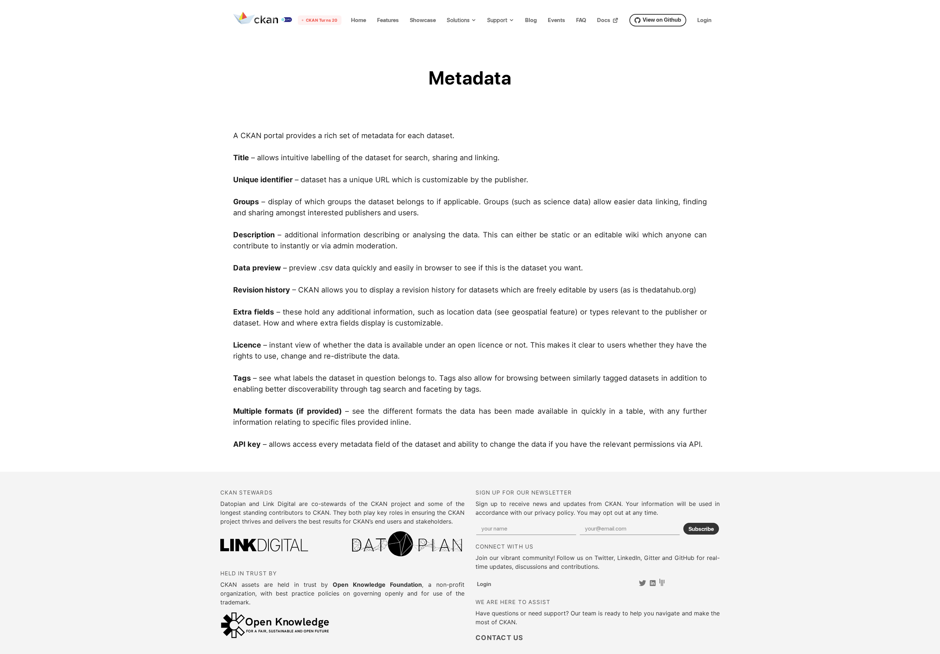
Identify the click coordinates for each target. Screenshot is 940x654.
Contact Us (500, 638)
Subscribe (701, 528)
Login (704, 20)
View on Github (662, 19)
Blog (531, 20)
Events (556, 20)
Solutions (458, 20)
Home (358, 20)
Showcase (423, 20)
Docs (603, 20)
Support (497, 20)
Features (388, 20)
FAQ (581, 20)
